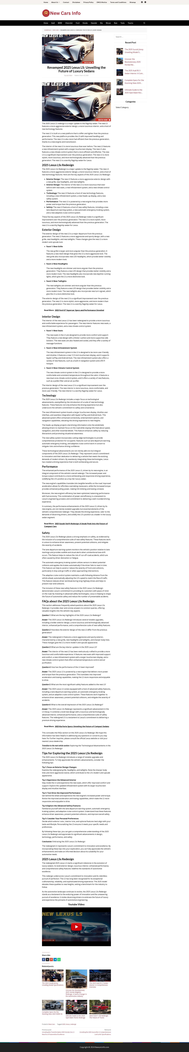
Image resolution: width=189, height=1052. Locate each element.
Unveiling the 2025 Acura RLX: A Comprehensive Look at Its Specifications (95, 1032)
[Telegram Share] (55, 959)
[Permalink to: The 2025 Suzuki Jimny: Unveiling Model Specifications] (53, 976)
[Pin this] (51, 959)
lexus (68, 1024)
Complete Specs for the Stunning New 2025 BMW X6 (52, 1013)
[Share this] (43, 959)
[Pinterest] (142, 2)
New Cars (52, 1024)
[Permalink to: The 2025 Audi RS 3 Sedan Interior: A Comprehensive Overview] (100, 976)
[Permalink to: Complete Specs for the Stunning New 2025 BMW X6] (53, 1005)
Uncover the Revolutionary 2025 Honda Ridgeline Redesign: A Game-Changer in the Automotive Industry (76, 993)
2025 (63, 1024)
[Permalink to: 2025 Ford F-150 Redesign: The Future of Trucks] (100, 1007)
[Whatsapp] (59, 959)
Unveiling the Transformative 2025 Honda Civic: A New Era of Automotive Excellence (58, 1032)
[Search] (144, 23)
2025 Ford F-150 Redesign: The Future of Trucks (98, 1017)
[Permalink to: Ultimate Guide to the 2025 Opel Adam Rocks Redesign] (76, 1007)
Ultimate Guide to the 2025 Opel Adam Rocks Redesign (75, 1017)
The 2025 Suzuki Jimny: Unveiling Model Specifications (52, 984)
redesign (73, 1024)
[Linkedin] (145, 2)
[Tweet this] (47, 959)
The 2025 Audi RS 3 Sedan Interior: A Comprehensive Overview (98, 985)
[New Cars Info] (61, 13)
